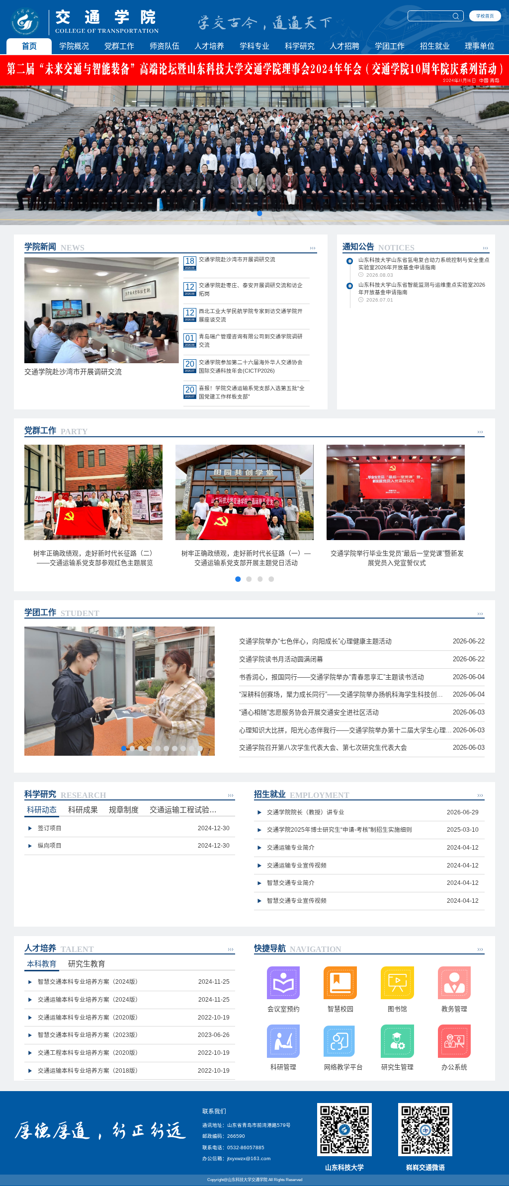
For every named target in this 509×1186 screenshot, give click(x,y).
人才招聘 (344, 46)
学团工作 (390, 46)
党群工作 (119, 46)
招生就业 (435, 46)
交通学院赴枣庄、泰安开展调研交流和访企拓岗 (251, 289)
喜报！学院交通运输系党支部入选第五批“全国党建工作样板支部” (252, 392)
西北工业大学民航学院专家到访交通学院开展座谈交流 (251, 315)
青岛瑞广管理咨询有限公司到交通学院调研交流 (251, 340)
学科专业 (254, 46)
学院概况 (74, 46)
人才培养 (209, 46)
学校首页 (485, 15)
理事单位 (480, 46)
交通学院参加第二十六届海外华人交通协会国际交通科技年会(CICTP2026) (251, 366)
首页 (29, 46)
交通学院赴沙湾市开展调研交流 (237, 259)
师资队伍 (164, 46)
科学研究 (300, 46)
